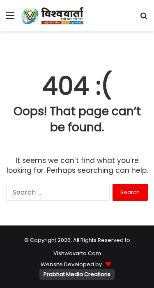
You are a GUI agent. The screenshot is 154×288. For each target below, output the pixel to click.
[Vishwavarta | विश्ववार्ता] (53, 16)
